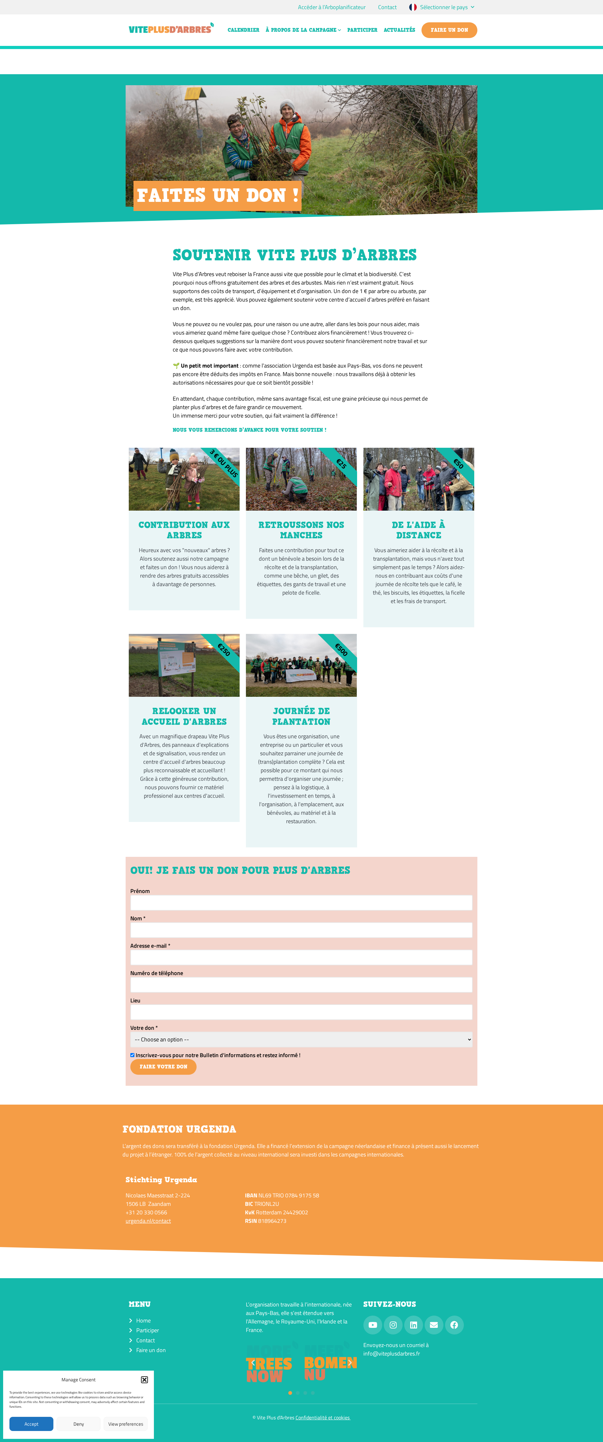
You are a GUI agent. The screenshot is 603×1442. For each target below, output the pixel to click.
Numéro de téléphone (156, 973)
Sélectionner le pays (444, 7)
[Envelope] (434, 1325)
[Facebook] (454, 1325)
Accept (31, 1424)
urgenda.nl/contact (148, 1221)
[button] (144, 1380)
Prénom (140, 891)
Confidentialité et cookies (323, 1417)
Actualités (399, 30)
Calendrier (243, 30)
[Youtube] (372, 1325)
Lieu (135, 1000)
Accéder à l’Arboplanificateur (332, 7)
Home (143, 1320)
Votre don (144, 1028)
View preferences (125, 1424)
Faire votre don (163, 1067)
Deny (78, 1424)
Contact (387, 7)
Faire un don (449, 30)
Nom (138, 918)
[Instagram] (393, 1325)
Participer (362, 30)
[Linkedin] (413, 1325)
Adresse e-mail (150, 946)
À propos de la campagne (301, 30)
